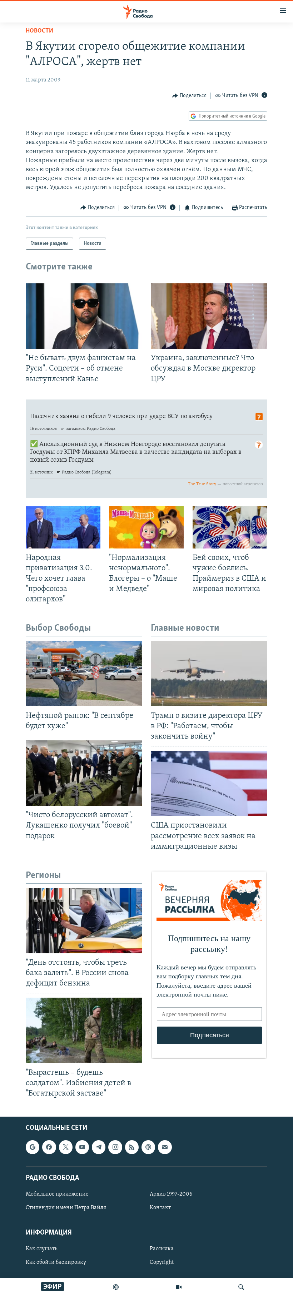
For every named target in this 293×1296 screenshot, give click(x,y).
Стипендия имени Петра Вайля (66, 1208)
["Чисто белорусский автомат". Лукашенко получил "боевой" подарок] (84, 773)
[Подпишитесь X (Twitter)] (66, 1147)
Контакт (160, 1208)
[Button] (189, 95)
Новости (39, 31)
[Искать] (241, 1287)
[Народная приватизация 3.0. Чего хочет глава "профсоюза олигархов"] (63, 527)
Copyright (162, 1263)
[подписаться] (165, 1147)
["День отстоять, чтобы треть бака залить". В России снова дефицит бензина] (84, 920)
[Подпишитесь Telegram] (98, 1147)
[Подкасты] (148, 1147)
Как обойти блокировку (56, 1263)
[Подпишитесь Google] (32, 1147)
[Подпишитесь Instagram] (115, 1147)
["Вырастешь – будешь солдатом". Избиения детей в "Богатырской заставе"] (84, 1030)
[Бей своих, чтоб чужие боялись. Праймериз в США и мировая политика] (230, 527)
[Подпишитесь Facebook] (49, 1147)
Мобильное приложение (57, 1194)
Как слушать (41, 1249)
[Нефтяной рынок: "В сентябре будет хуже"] (84, 673)
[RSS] (132, 1147)
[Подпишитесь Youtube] (82, 1147)
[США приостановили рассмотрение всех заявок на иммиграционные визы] (209, 783)
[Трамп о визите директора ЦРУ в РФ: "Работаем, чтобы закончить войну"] (209, 673)
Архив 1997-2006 (171, 1194)
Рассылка (162, 1249)
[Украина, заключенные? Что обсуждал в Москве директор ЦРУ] (209, 316)
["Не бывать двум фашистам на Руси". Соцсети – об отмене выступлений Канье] (84, 316)
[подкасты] (115, 1287)
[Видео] (178, 1287)
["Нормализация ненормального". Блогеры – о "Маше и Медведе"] (146, 527)
